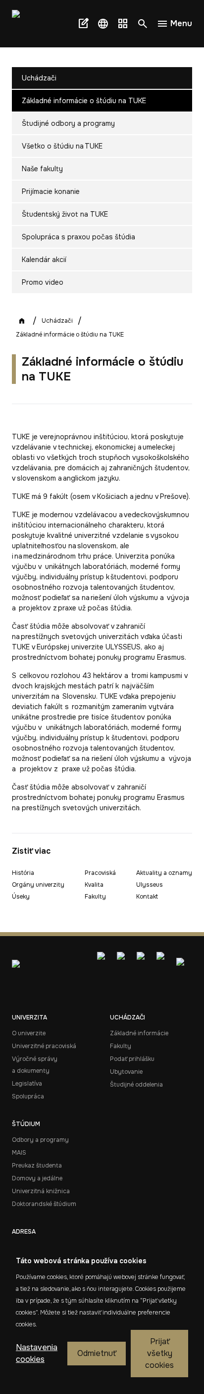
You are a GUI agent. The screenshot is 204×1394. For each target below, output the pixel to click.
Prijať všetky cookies (159, 1353)
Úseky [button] (21, 897)
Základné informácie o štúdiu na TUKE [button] (84, 100)
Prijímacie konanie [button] (51, 191)
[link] (30, 24)
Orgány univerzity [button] (38, 885)
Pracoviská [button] (100, 873)
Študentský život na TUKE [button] (65, 214)
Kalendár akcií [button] (44, 259)
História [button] (23, 873)
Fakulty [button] (95, 897)
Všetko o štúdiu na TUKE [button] (62, 146)
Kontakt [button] (147, 897)
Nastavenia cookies (36, 1353)
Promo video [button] (42, 282)
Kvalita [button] (94, 885)
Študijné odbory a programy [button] (68, 123)
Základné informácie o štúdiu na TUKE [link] (70, 335)
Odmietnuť (96, 1353)
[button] (103, 24)
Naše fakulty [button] (42, 168)
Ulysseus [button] (149, 885)
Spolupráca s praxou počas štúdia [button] (78, 236)
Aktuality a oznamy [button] (164, 873)
